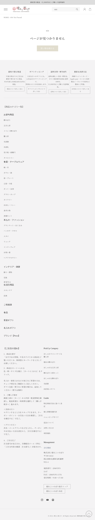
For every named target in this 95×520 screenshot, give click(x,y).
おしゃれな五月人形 (51, 367)
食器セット (8, 216)
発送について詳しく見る (15, 89)
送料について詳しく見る (58, 92)
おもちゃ (7, 282)
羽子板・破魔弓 (9, 152)
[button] (5, 9)
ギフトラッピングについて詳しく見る (36, 90)
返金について (49, 422)
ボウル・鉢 (8, 173)
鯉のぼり (7, 120)
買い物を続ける (47, 48)
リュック (7, 241)
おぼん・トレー (9, 205)
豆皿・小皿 (8, 183)
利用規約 (47, 433)
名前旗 (6, 141)
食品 (6, 312)
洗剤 (5, 296)
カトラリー (8, 200)
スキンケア (8, 290)
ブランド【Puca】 (12, 336)
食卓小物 (7, 210)
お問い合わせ (49, 428)
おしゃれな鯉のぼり (51, 378)
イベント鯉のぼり (10, 131)
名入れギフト (10, 328)
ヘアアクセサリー (10, 258)
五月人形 (7, 125)
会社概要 (47, 447)
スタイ (6, 236)
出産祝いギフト (49, 389)
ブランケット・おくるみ (13, 225)
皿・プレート (9, 178)
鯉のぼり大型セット (51, 373)
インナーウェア (9, 247)
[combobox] (66, 9)
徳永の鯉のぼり (49, 362)
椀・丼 (6, 167)
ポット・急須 (9, 189)
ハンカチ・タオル (10, 231)
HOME (6, 17)
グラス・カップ (9, 194)
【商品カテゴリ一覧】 (14, 107)
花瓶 (5, 277)
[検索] (77, 9)
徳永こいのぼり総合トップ (57, 486)
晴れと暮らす (58, 516)
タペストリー (9, 158)
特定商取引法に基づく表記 (53, 404)
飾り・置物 (8, 272)
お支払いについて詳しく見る (80, 90)
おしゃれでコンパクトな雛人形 (53, 355)
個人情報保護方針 (50, 412)
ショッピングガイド (51, 417)
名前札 (6, 147)
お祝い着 (7, 252)
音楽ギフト (9, 320)
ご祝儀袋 (8, 305)
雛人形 (6, 136)
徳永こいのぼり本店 (54, 491)
